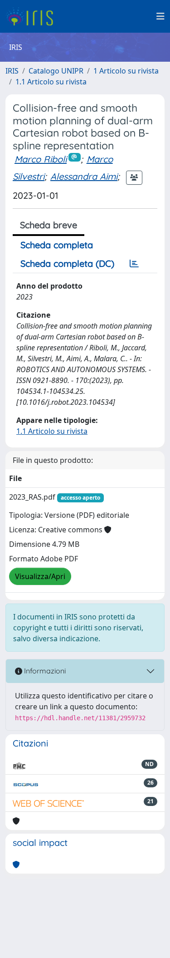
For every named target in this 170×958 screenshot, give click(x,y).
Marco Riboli (41, 159)
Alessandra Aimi (83, 176)
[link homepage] (32, 16)
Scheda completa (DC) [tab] (67, 263)
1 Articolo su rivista (126, 71)
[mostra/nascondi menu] (160, 16)
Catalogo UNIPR (56, 71)
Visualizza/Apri (40, 576)
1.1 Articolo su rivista (51, 82)
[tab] (134, 263)
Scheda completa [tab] (56, 245)
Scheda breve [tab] (48, 225)
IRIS (12, 71)
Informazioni (44, 670)
